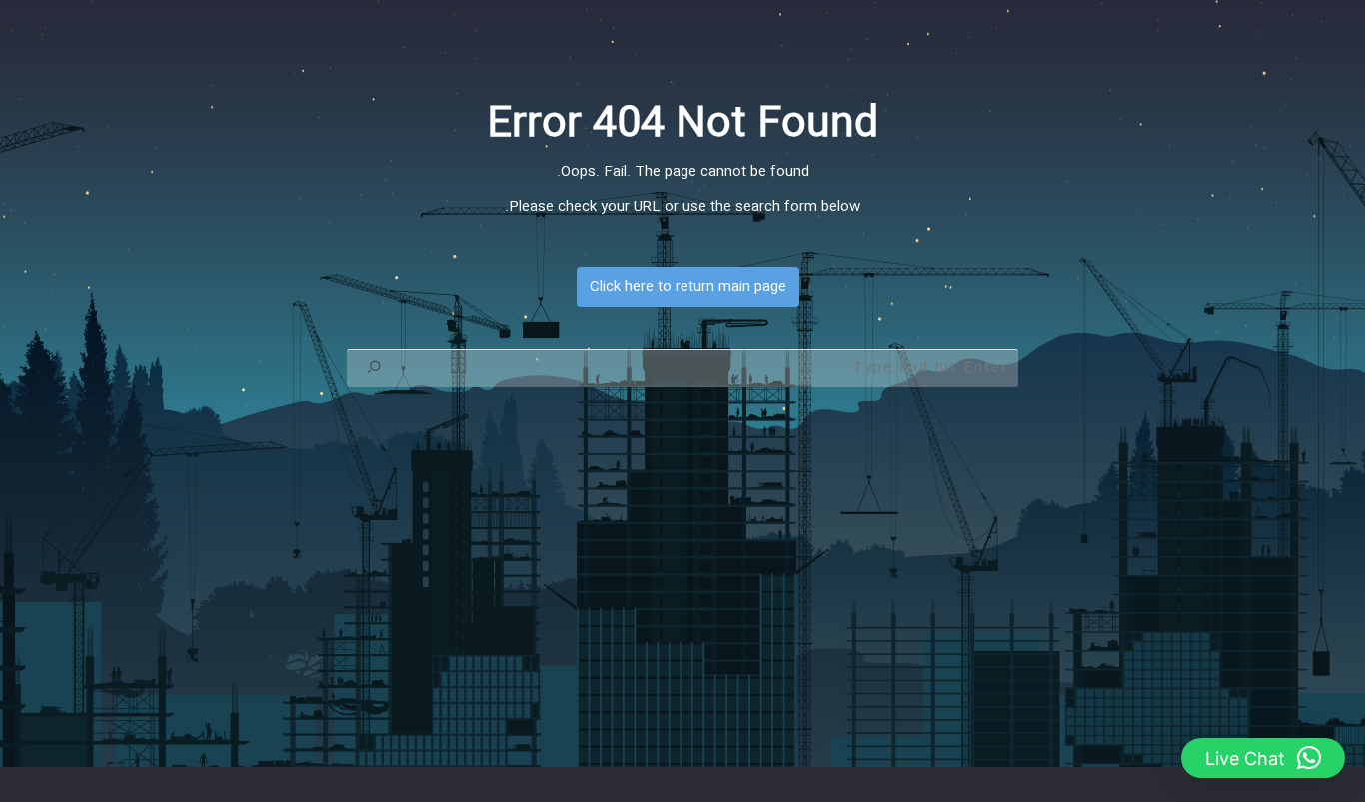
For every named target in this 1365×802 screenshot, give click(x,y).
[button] (1263, 758)
